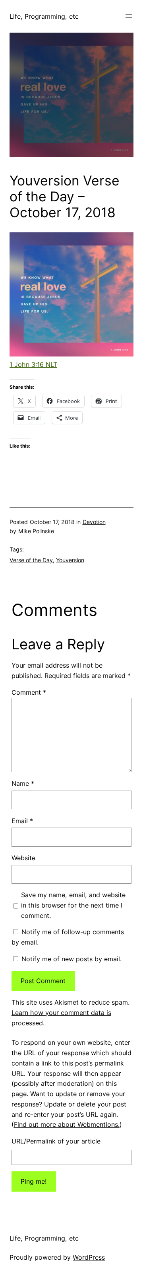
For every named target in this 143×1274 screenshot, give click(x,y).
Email (22, 821)
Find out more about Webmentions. (67, 1124)
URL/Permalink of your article (56, 1141)
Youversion (70, 560)
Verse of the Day (31, 560)
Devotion (94, 521)
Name (23, 783)
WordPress (89, 1257)
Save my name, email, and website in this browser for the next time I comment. (73, 905)
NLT (50, 364)
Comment (29, 692)
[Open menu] (128, 16)
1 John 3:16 (27, 364)
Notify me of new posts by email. (71, 959)
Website (23, 858)
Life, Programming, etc (44, 16)
